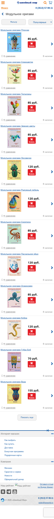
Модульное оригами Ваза (13, 381)
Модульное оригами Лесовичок (16, 158)
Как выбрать (10, 440)
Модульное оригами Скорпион (16, 222)
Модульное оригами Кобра (14, 318)
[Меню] (3, 3)
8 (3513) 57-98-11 (44, 8)
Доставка (8, 448)
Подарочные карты (13, 455)
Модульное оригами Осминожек (16, 286)
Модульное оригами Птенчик (15, 30)
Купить (31, 46)
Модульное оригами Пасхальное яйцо (19, 254)
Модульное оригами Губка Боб (16, 350)
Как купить (9, 444)
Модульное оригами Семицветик (17, 62)
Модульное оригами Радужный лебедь (20, 190)
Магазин (8, 468)
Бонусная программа (14, 451)
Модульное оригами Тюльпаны (16, 94)
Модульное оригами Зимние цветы (18, 126)
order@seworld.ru (46, 503)
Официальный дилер (14, 479)
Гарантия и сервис (12, 472)
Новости (8, 475)
